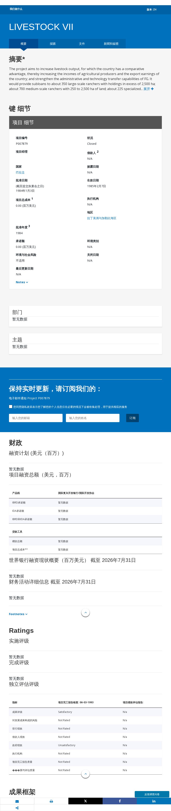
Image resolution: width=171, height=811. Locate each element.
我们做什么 (16, 9)
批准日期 (22, 180)
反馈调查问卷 (152, 794)
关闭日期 (93, 255)
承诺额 (20, 241)
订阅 (133, 418)
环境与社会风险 (26, 255)
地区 (90, 212)
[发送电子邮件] (17, 801)
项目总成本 (24, 199)
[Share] (119, 801)
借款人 (92, 152)
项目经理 (22, 151)
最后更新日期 (24, 268)
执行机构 (93, 198)
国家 (19, 166)
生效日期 (93, 180)
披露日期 (93, 166)
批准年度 (23, 226)
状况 (90, 138)
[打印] (51, 801)
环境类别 (93, 241)
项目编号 (22, 138)
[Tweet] (85, 801)
